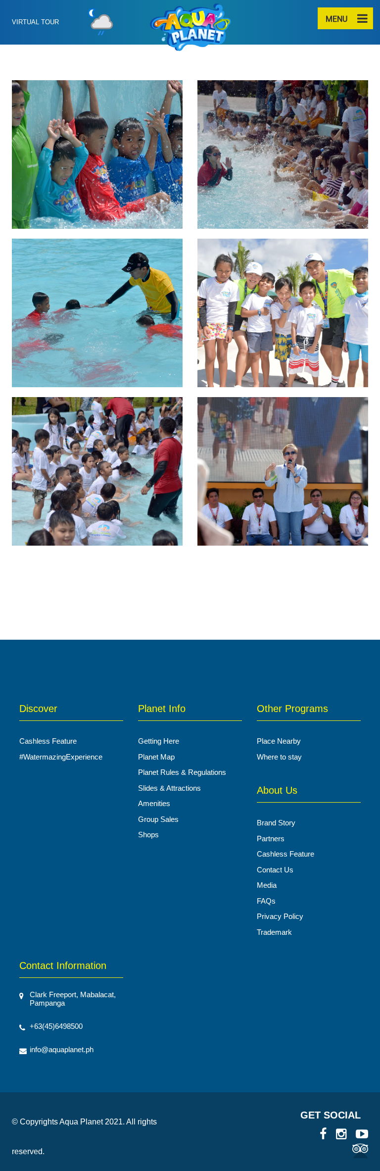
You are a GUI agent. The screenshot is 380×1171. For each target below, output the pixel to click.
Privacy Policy (280, 916)
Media (267, 885)
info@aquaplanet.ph (62, 1049)
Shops (148, 834)
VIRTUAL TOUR (35, 22)
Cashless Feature (48, 741)
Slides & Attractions (169, 788)
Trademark (274, 932)
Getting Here (158, 741)
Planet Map (156, 757)
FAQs (266, 901)
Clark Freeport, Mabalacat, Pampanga (73, 998)
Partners (271, 838)
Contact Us (275, 870)
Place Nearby (279, 741)
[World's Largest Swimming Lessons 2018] (97, 158)
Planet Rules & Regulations (182, 772)
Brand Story (276, 822)
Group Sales (158, 819)
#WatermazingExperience (60, 757)
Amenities (154, 803)
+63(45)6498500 (56, 1026)
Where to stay (279, 757)
